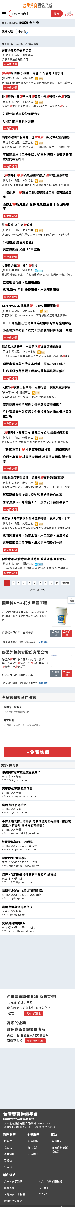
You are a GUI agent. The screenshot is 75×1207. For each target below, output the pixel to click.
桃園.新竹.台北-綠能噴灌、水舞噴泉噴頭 (31, 290)
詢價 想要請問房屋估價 (17, 907)
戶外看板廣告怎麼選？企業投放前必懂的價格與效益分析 (37, 414)
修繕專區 (27, 437)
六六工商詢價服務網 (50, 1181)
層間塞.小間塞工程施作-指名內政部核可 (32, 73)
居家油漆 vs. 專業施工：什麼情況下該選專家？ (36, 502)
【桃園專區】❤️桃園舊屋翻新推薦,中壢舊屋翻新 (36, 450)
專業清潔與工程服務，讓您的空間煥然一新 (32, 543)
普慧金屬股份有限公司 (17, 51)
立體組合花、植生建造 (20, 266)
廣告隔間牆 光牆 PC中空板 (21, 249)
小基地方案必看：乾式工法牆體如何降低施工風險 (37, 330)
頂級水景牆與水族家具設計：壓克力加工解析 (34, 364)
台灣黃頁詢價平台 (20, 1115)
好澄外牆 (27, 101)
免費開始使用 (35, 1040)
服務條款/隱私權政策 (60, 1149)
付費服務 (33, 1141)
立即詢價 (67, 633)
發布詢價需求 (34, 1013)
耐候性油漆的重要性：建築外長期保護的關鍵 (33, 477)
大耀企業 (27, 523)
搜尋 (57, 13)
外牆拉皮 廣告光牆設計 (19, 242)
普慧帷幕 (27, 54)
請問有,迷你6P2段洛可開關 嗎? (23, 891)
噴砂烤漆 (27, 563)
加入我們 (33, 1147)
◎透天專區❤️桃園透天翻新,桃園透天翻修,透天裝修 (37, 459)
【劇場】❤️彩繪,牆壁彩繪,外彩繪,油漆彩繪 (35, 175)
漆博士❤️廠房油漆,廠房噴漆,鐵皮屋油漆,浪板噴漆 (36, 206)
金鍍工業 (27, 142)
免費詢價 (69, 15)
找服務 (13, 22)
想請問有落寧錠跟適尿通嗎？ (21, 772)
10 (57, 583)
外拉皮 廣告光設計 (17, 225)
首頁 (4, 22)
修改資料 (43, 642)
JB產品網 (9, 1187)
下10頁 (65, 583)
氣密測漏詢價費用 (14, 923)
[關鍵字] (15, 1013)
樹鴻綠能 (27, 270)
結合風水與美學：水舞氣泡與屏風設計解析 (31, 346)
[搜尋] (35, 13)
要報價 (8, 1160)
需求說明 (9, 720)
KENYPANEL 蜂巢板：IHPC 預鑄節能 (30, 306)
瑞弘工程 (27, 482)
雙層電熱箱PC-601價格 (17, 842)
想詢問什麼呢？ (13, 707)
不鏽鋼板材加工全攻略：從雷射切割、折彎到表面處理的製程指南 (37, 157)
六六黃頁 (44, 1187)
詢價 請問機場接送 (14, 805)
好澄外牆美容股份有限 (18, 121)
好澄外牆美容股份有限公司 (21, 114)
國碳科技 (27, 78)
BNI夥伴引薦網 (13, 1200)
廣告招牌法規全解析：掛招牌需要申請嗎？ (32, 405)
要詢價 (8, 1167)
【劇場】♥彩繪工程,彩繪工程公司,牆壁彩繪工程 (35, 432)
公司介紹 (55, 633)
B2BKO (43, 1194)
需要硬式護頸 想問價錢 (17, 788)
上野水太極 (29, 351)
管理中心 (33, 1154)
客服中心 (57, 1141)
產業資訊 (9, 1154)
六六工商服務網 (13, 1181)
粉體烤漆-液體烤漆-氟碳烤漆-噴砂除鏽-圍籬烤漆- (34, 559)
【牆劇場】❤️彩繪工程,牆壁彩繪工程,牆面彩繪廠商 (37, 195)
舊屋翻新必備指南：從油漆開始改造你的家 (32, 495)
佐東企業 (27, 230)
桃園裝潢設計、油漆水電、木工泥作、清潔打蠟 (36, 536)
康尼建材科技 (30, 311)
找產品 (8, 1147)
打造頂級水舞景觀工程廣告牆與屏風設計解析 (34, 371)
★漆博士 (27, 180)
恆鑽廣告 (25, 392)
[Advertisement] (37, 959)
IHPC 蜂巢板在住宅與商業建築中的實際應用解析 (37, 323)
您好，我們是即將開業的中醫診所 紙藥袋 (29, 874)
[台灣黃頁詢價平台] (37, 5)
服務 (14, 13)
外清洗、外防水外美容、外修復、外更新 (36, 96)
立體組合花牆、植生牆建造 (21, 282)
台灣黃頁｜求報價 (14, 1194)
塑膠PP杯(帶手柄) (14, 858)
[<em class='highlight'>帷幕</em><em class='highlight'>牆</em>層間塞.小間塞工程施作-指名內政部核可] (61, 616)
